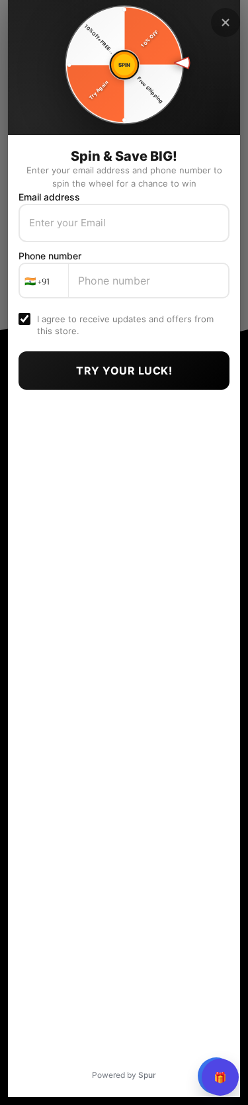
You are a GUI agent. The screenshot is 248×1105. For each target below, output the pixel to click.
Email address (49, 196)
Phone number (50, 255)
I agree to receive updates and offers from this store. (125, 325)
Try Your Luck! (124, 370)
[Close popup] (225, 22)
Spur (147, 1075)
